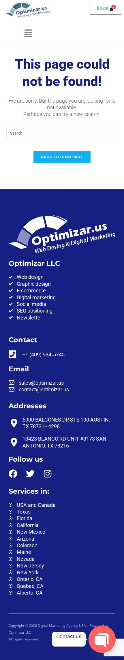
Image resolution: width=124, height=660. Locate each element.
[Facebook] (13, 473)
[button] (28, 33)
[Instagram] (47, 473)
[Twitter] (30, 473)
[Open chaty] (102, 639)
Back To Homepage (62, 157)
